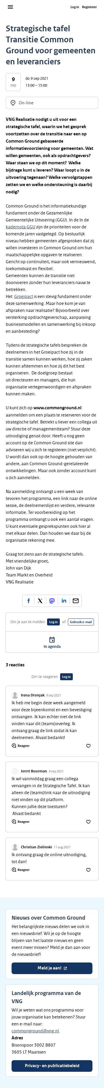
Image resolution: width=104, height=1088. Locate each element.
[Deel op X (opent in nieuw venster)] (40, 601)
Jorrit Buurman (34, 771)
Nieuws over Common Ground (48, 917)
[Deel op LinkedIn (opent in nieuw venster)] (64, 601)
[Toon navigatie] (10, 7)
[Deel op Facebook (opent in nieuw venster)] (28, 601)
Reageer (23, 746)
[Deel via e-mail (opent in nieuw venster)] (75, 601)
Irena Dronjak (32, 695)
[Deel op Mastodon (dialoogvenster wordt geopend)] (52, 601)
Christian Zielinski (36, 847)
